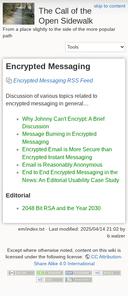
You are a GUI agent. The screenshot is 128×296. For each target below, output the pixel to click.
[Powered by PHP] (78, 272)
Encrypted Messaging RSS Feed (53, 80)
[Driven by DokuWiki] (78, 279)
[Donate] (49, 272)
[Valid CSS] (49, 279)
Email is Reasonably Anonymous (62, 165)
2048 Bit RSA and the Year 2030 (61, 208)
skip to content (109, 6)
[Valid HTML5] (107, 272)
